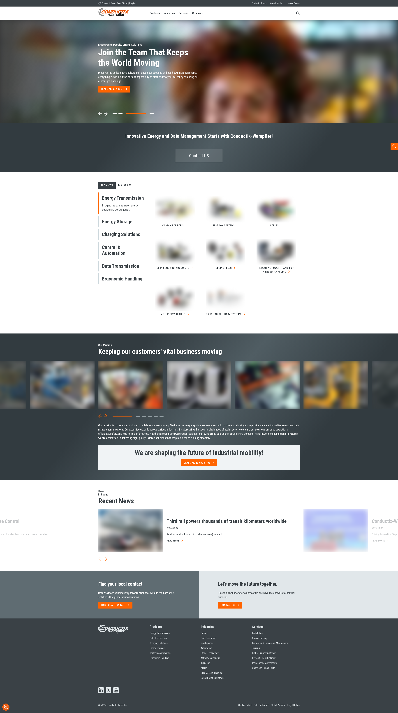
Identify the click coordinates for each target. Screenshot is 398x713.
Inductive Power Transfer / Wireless (276, 269)
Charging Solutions (159, 643)
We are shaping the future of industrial (199, 453)
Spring (224, 267)
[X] (108, 690)
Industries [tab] (125, 185)
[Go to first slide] (106, 114)
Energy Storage (157, 648)
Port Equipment (208, 638)
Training (256, 648)
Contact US (199, 155)
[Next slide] (106, 416)
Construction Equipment (212, 677)
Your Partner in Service (138, 57)
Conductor (173, 225)
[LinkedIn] (101, 690)
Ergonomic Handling (159, 658)
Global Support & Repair (264, 653)
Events (264, 3)
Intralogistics (207, 643)
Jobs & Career (293, 3)
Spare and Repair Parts (263, 668)
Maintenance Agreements (264, 663)
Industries (169, 13)
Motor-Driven (173, 314)
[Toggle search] (298, 13)
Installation (257, 633)
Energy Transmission (160, 633)
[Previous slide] (100, 114)
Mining (204, 668)
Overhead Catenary (223, 314)
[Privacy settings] (5, 707)
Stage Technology (210, 653)
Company (197, 13)
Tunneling (205, 663)
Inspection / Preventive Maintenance (270, 643)
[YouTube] (116, 690)
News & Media (276, 3)
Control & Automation (160, 653)
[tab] (115, 113)
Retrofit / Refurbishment (264, 658)
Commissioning (259, 638)
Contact (255, 3)
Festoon (224, 225)
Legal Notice (293, 705)
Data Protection (261, 705)
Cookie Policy (245, 705)
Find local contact (113, 605)
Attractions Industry (210, 658)
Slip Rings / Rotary (173, 267)
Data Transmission (158, 638)
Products (155, 13)
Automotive (206, 648)
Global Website (278, 705)
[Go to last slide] (100, 416)
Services (183, 13)
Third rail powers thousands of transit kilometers (227, 521)
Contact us (228, 605)
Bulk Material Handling (211, 672)
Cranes (204, 633)
